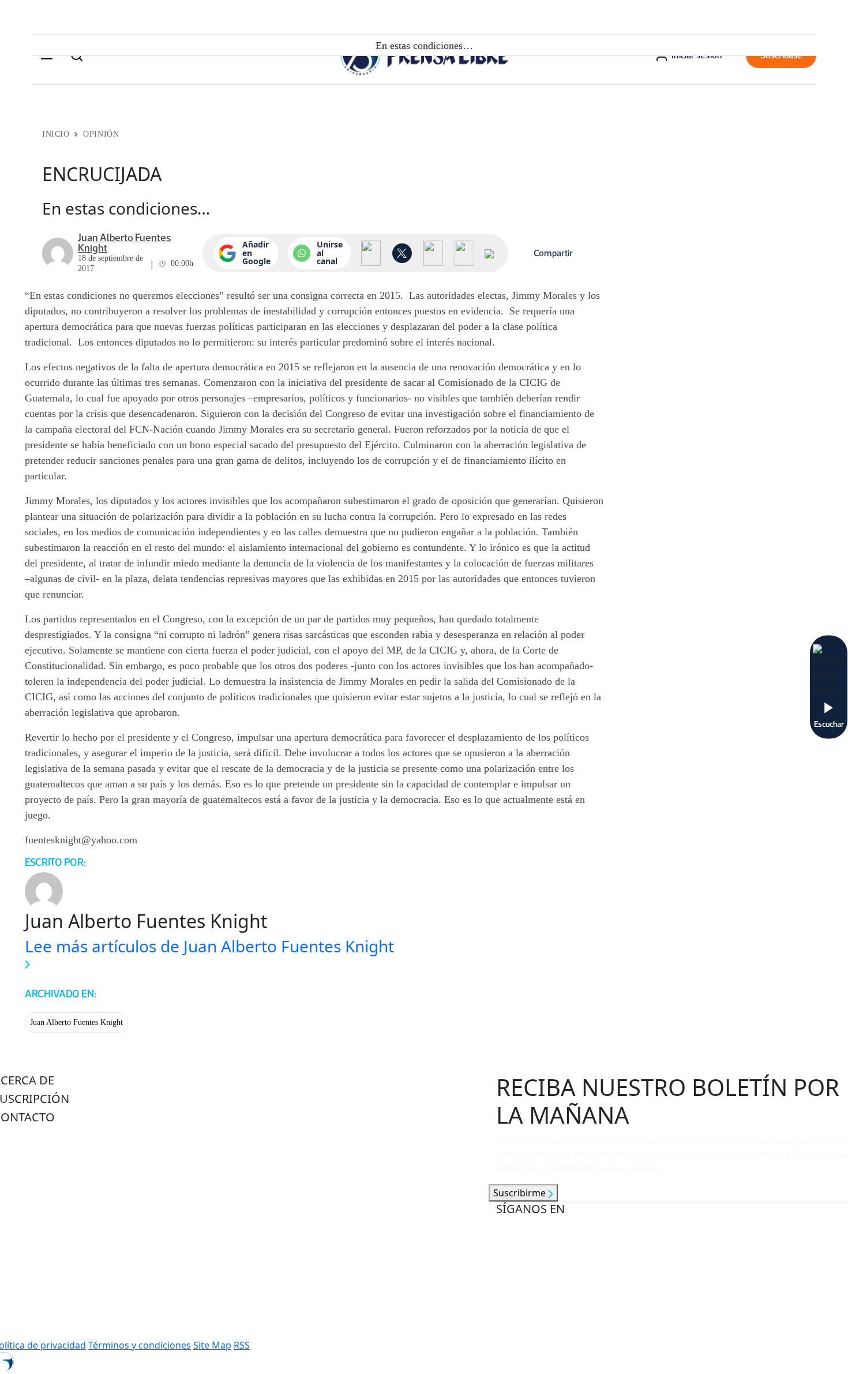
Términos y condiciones (139, 1345)
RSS (242, 1345)
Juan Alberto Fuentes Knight (76, 1022)
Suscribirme (520, 1193)
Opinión (101, 134)
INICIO (55, 134)
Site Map (212, 1345)
